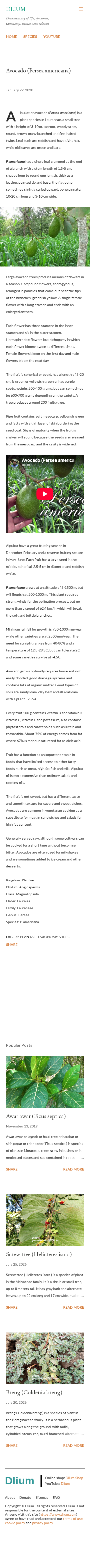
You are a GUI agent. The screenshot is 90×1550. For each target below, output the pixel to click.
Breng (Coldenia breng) (34, 1392)
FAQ (56, 1497)
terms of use (73, 1518)
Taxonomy (47, 937)
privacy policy (42, 1523)
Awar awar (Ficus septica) (36, 1116)
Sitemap (42, 1497)
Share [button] (12, 944)
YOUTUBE (51, 36)
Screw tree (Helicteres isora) (39, 1254)
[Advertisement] (45, 995)
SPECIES (30, 36)
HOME (11, 36)
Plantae (28, 937)
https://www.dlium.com (58, 1514)
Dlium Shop (74, 1478)
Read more (73, 1169)
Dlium (16, 9)
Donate (25, 1497)
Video (64, 937)
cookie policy (15, 1523)
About (10, 1497)
